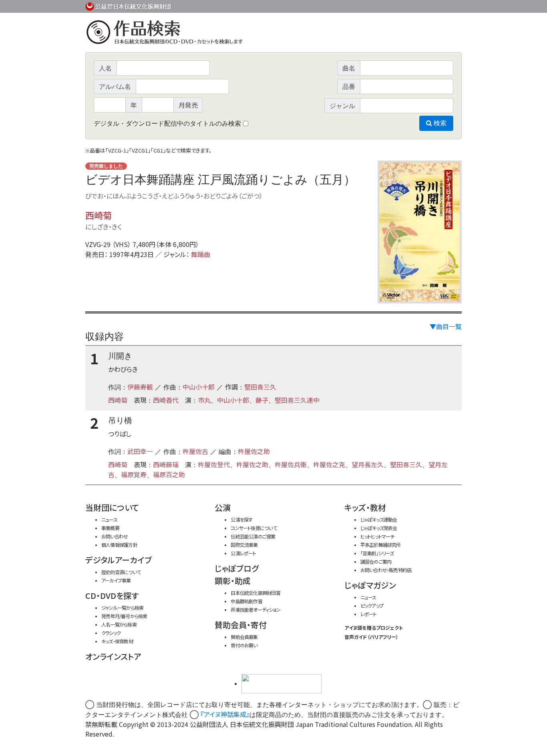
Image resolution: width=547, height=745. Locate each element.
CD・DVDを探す (112, 595)
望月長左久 (368, 464)
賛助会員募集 (244, 636)
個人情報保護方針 (119, 544)
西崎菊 (98, 215)
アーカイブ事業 (116, 580)
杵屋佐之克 (329, 464)
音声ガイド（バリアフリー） (371, 636)
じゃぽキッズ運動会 (378, 519)
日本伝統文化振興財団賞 (255, 592)
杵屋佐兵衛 (291, 464)
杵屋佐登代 (214, 464)
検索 (439, 123)
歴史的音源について (121, 571)
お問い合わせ (440, 5)
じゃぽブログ (237, 568)
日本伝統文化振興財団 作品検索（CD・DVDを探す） (273, 34)
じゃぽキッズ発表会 (378, 527)
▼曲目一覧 (446, 326)
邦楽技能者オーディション (255, 609)
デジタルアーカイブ (118, 560)
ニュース (109, 519)
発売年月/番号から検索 (124, 615)
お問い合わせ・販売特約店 (386, 569)
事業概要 (400, 5)
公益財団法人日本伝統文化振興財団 (128, 5)
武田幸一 (140, 451)
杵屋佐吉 (195, 451)
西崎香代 (166, 400)
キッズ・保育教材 (117, 641)
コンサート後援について (253, 527)
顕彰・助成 (233, 580)
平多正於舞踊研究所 (380, 544)
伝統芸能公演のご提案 (253, 536)
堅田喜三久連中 (297, 400)
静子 (261, 400)
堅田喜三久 (260, 387)
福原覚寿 (134, 474)
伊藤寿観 (140, 387)
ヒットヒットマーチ (377, 536)
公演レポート (243, 553)
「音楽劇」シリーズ (377, 553)
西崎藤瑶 (166, 464)
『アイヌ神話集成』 (225, 714)
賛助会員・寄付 (241, 625)
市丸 (204, 400)
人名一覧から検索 (119, 624)
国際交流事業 (244, 544)
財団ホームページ (368, 5)
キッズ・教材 (365, 507)
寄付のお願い (244, 645)
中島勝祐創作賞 (246, 601)
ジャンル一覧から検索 (122, 607)
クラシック (111, 632)
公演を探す (241, 519)
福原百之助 (169, 474)
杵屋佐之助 (254, 451)
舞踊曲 (200, 254)
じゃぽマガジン (370, 585)
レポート (368, 613)
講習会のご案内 (376, 561)
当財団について (112, 507)
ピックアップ (371, 605)
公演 (223, 507)
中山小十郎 (199, 387)
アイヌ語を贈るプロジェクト (373, 627)
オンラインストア (113, 656)
